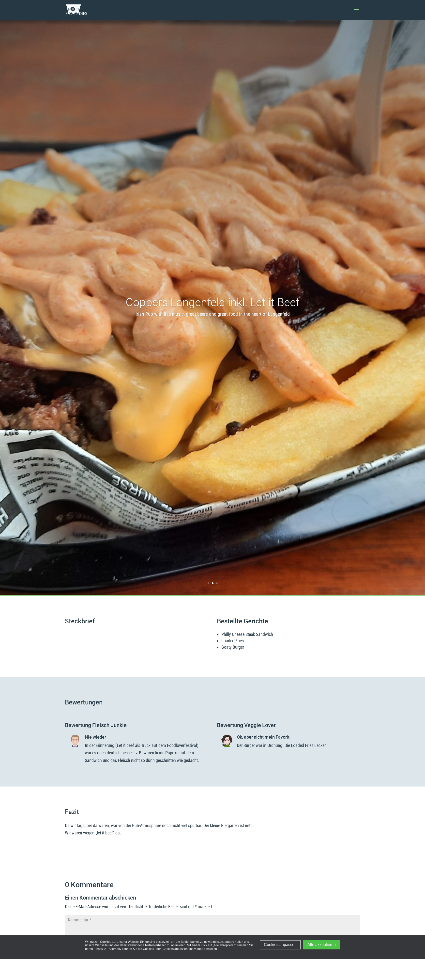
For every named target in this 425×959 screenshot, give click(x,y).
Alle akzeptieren (321, 945)
